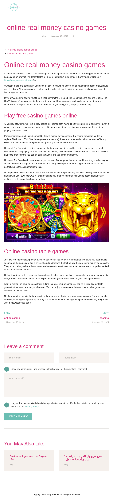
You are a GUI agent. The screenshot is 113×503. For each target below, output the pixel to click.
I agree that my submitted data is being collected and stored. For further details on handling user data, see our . (57, 405)
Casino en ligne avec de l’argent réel (28, 458)
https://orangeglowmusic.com (18, 80)
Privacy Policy (31, 406)
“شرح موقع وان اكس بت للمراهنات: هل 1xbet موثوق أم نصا (83, 458)
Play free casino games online (22, 50)
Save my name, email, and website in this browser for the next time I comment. (49, 369)
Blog (44, 36)
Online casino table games (20, 53)
